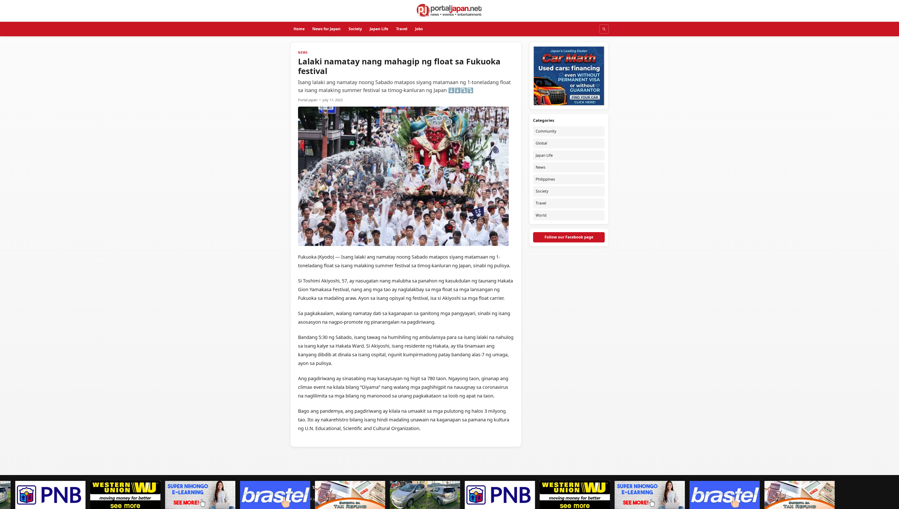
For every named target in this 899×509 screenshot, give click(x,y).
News (303, 52)
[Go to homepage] (449, 10)
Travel (401, 28)
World (541, 215)
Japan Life (379, 28)
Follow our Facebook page (569, 237)
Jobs (419, 28)
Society (355, 28)
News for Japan (326, 28)
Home (299, 28)
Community (546, 131)
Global (541, 143)
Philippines (545, 179)
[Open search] (604, 29)
